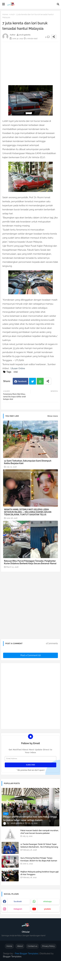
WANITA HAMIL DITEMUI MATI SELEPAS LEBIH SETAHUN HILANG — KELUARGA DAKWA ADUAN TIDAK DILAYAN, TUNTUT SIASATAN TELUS (27, 512)
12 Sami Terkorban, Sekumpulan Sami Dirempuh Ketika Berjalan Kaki (27, 462)
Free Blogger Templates (26, 953)
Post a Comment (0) (30, 655)
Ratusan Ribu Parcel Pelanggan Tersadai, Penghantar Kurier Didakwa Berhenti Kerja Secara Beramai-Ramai (30, 562)
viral (12, 14)
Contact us (32, 946)
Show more (52, 416)
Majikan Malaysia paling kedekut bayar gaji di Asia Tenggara (39, 873)
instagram (18, 909)
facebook (18, 901)
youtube (47, 909)
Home (5, 14)
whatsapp (47, 901)
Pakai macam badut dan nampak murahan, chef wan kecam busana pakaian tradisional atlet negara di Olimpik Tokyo (39, 833)
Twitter (32, 381)
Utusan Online (18, 368)
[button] (58, 4)
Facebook (22, 381)
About (20, 946)
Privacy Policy (48, 946)
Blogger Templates (12, 956)
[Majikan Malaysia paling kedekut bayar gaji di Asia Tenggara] (10, 875)
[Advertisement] (30, 606)
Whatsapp (40, 381)
